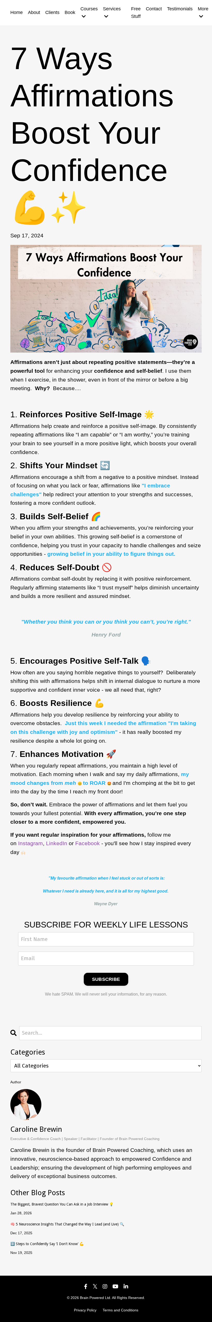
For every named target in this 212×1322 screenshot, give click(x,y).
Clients (52, 12)
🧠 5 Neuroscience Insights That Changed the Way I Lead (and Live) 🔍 (67, 1224)
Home (16, 12)
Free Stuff (136, 12)
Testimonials (180, 8)
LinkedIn (56, 843)
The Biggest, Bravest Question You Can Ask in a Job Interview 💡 (61, 1204)
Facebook (87, 843)
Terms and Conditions (120, 1310)
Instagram (30, 843)
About (34, 12)
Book (70, 12)
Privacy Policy (85, 1310)
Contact (154, 8)
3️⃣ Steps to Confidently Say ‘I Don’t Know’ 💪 (47, 1244)
